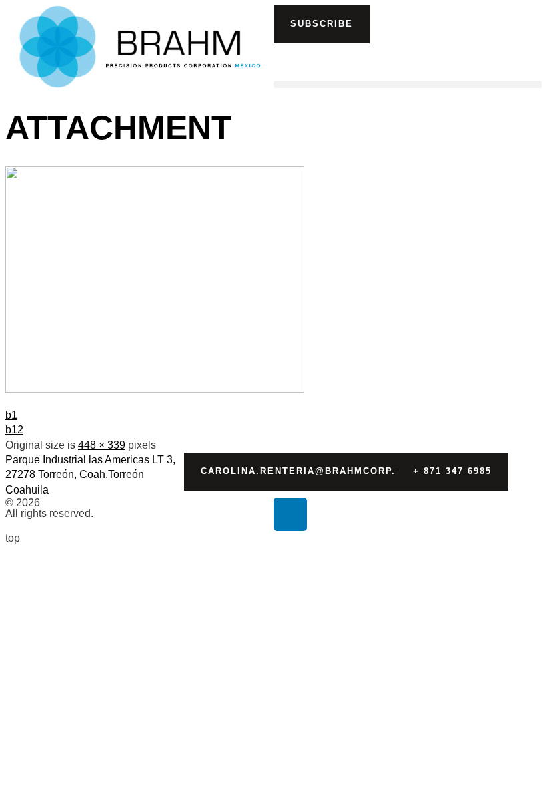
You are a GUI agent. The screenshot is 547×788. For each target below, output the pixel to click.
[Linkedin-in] (290, 514)
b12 (14, 429)
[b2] (154, 389)
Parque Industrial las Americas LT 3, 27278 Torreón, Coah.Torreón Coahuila (90, 475)
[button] (322, 24)
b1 (11, 415)
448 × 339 (101, 445)
